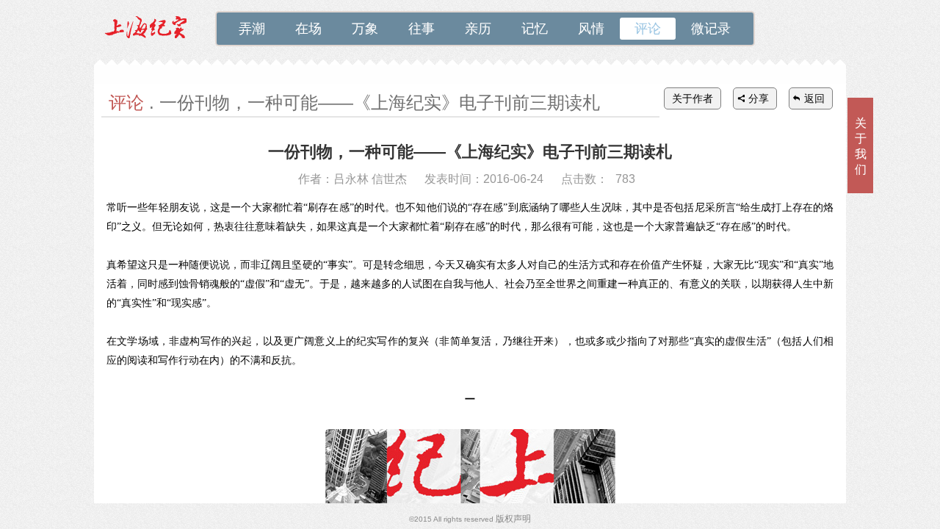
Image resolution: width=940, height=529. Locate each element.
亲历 (478, 28)
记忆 (534, 28)
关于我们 (861, 146)
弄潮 (252, 28)
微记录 (711, 28)
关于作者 (692, 98)
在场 (308, 28)
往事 (421, 28)
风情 (591, 28)
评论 (647, 28)
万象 (365, 28)
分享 (758, 98)
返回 (814, 98)
